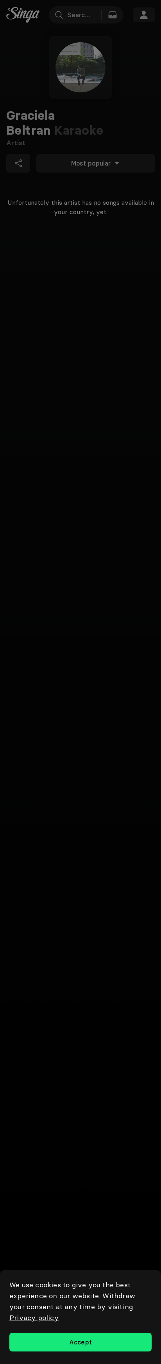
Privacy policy (34, 1317)
